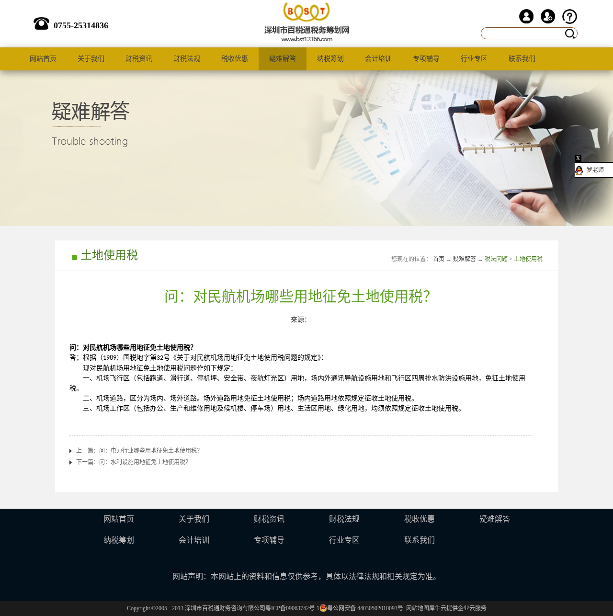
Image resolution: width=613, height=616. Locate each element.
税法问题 (496, 259)
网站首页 (43, 58)
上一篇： (139, 450)
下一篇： (133, 462)
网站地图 (416, 608)
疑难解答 (464, 259)
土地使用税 (528, 259)
